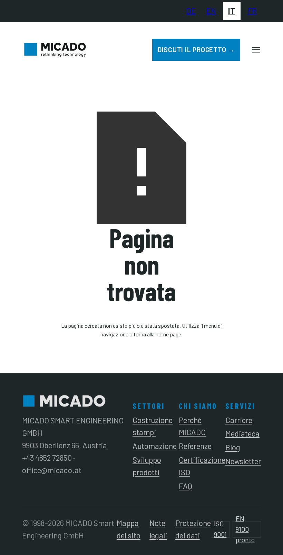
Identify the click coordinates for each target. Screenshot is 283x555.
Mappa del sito (128, 529)
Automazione (155, 445)
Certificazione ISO (202, 466)
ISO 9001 (220, 529)
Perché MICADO (192, 426)
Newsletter (243, 461)
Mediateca (242, 433)
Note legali (158, 529)
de (190, 10)
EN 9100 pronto (245, 529)
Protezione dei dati (193, 529)
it (231, 10)
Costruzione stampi (153, 426)
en (211, 10)
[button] (256, 49)
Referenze (195, 445)
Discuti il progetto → (196, 50)
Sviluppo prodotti (147, 466)
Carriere (238, 419)
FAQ (185, 485)
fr (252, 10)
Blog (232, 447)
